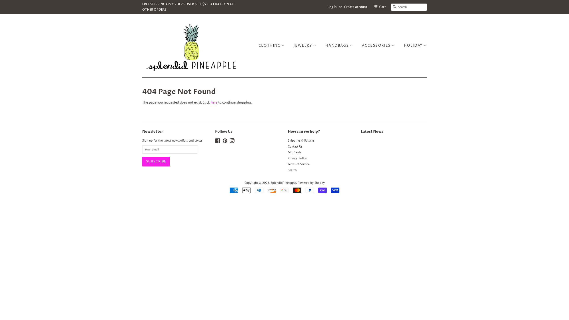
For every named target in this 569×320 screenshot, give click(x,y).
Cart (382, 7)
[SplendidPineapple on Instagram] (232, 142)
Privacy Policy (297, 158)
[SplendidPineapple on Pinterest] (224, 142)
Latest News (372, 131)
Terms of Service (299, 164)
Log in (332, 7)
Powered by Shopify (311, 183)
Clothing (270, 45)
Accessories (377, 45)
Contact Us (295, 146)
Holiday (414, 45)
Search (292, 170)
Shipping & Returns (301, 140)
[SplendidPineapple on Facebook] (217, 142)
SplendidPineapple (283, 183)
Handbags (337, 45)
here (214, 102)
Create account (355, 7)
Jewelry (303, 45)
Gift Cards (294, 152)
